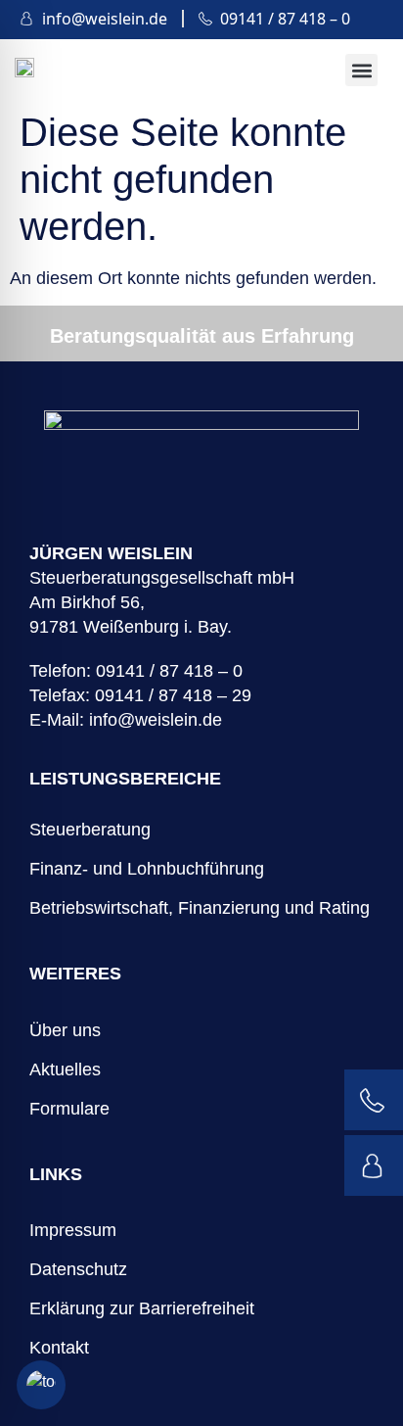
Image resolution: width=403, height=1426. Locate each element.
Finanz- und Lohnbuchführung (146, 869)
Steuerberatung (90, 829)
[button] (361, 70)
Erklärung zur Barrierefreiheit (141, 1308)
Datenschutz (78, 1269)
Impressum (72, 1230)
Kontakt (59, 1347)
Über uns (65, 1030)
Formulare (69, 1108)
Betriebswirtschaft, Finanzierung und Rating (199, 908)
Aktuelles (65, 1069)
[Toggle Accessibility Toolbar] (41, 1384)
